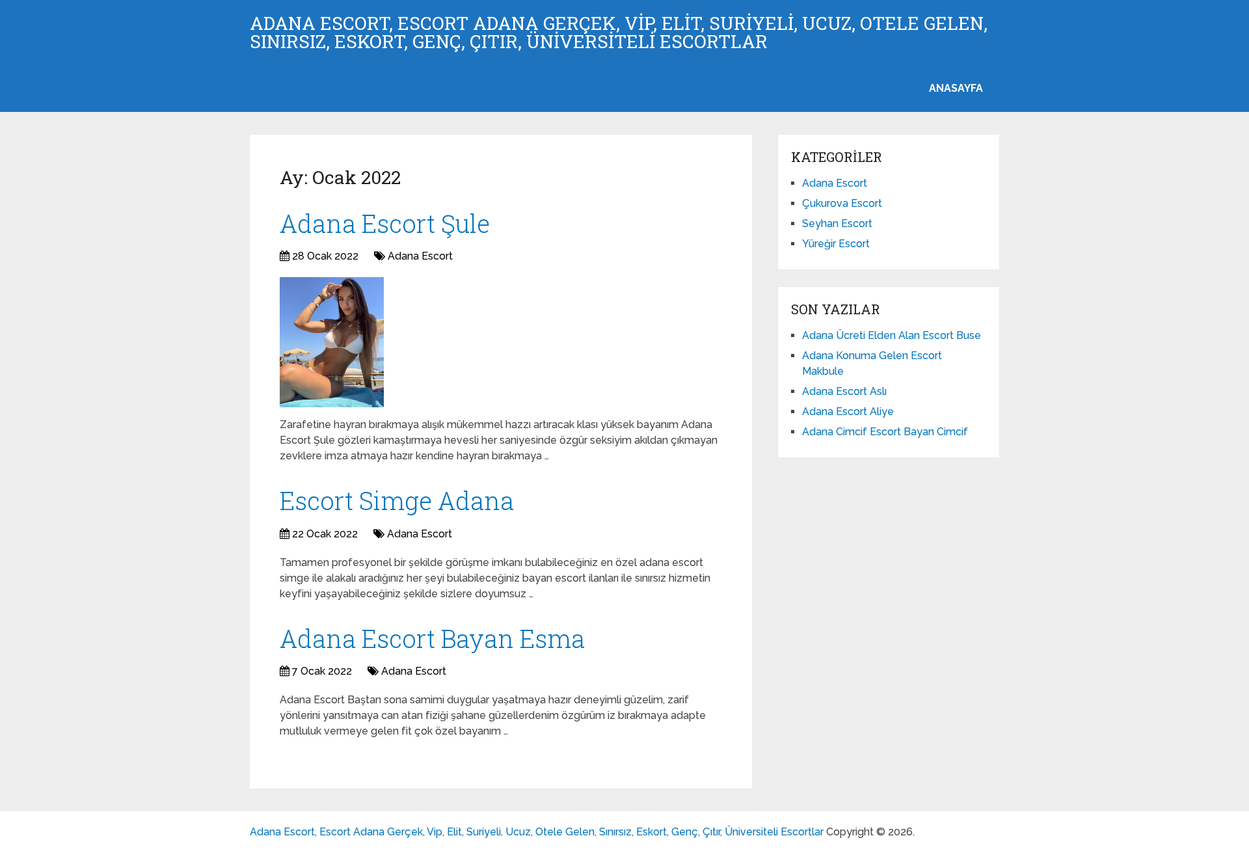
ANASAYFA (956, 88)
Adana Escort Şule (385, 223)
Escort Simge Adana (397, 500)
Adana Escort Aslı (844, 391)
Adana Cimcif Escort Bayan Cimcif (885, 432)
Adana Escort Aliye (848, 411)
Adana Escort (420, 256)
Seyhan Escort (837, 223)
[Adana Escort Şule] (332, 342)
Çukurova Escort (842, 203)
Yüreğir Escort (836, 243)
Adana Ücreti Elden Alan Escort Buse (891, 335)
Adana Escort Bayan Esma (432, 638)
